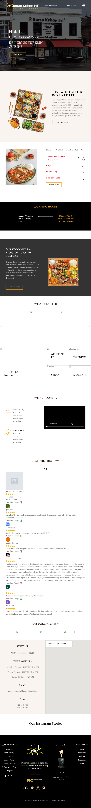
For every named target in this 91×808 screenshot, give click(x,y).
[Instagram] (38, 788)
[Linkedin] (32, 788)
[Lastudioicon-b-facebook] (26, 788)
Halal (9, 776)
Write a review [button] (11, 499)
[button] (51, 5)
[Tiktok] (44, 788)
